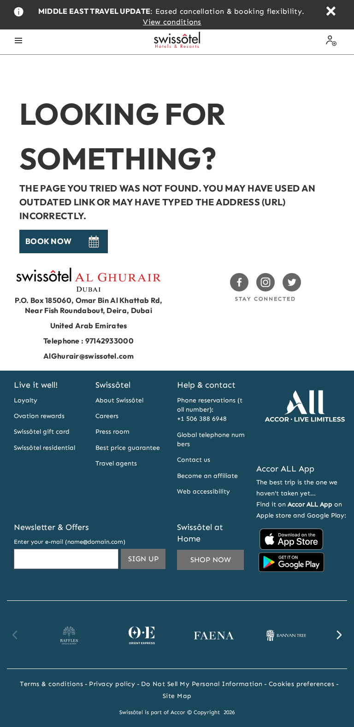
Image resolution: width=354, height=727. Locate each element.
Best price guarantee (127, 448)
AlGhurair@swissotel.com (88, 356)
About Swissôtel (119, 400)
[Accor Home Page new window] (304, 444)
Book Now (48, 241)
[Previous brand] (15, 635)
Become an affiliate (207, 476)
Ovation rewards (39, 416)
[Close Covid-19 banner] (331, 12)
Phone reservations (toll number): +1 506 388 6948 (209, 409)
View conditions (172, 21)
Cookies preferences (302, 684)
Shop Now (210, 559)
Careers (106, 416)
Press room (112, 432)
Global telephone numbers (211, 439)
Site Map (177, 696)
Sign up (146, 558)
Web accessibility (203, 491)
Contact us (193, 460)
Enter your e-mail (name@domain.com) (69, 541)
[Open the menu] (18, 40)
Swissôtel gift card (42, 432)
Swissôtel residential (44, 448)
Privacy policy (112, 684)
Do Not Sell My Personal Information (202, 684)
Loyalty (25, 400)
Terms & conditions (51, 684)
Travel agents (116, 463)
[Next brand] (339, 635)
